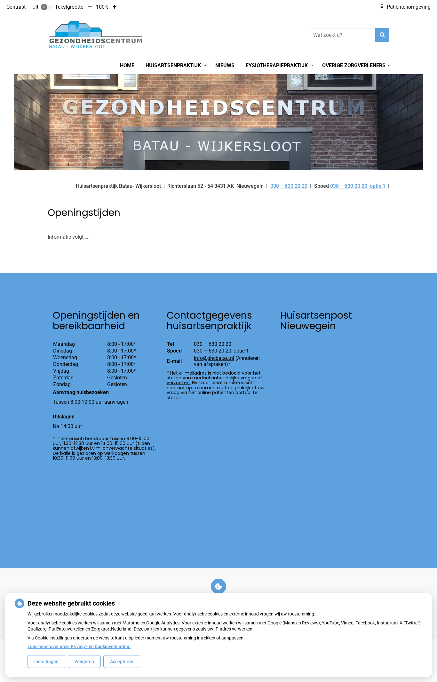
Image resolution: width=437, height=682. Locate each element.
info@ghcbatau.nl (214, 358)
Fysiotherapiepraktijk (277, 65)
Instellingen (46, 661)
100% (102, 7)
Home (127, 65)
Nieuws (224, 65)
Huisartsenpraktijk (173, 65)
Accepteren (121, 661)
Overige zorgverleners (353, 65)
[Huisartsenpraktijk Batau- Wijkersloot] (96, 34)
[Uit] (46, 7)
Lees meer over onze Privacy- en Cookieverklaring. (79, 646)
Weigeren (84, 661)
